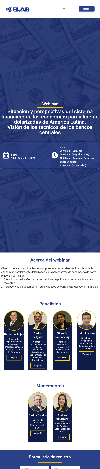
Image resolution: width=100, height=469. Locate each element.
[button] (64, 9)
